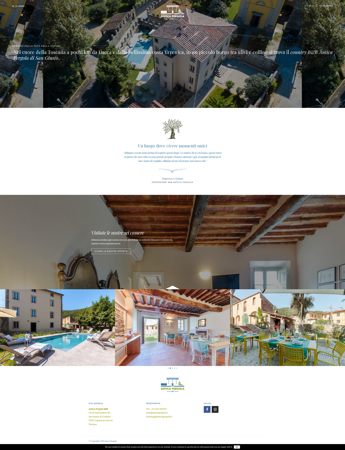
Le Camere (20, 6)
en (310, 6)
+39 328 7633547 (326, 6)
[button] (111, 251)
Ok (237, 447)
